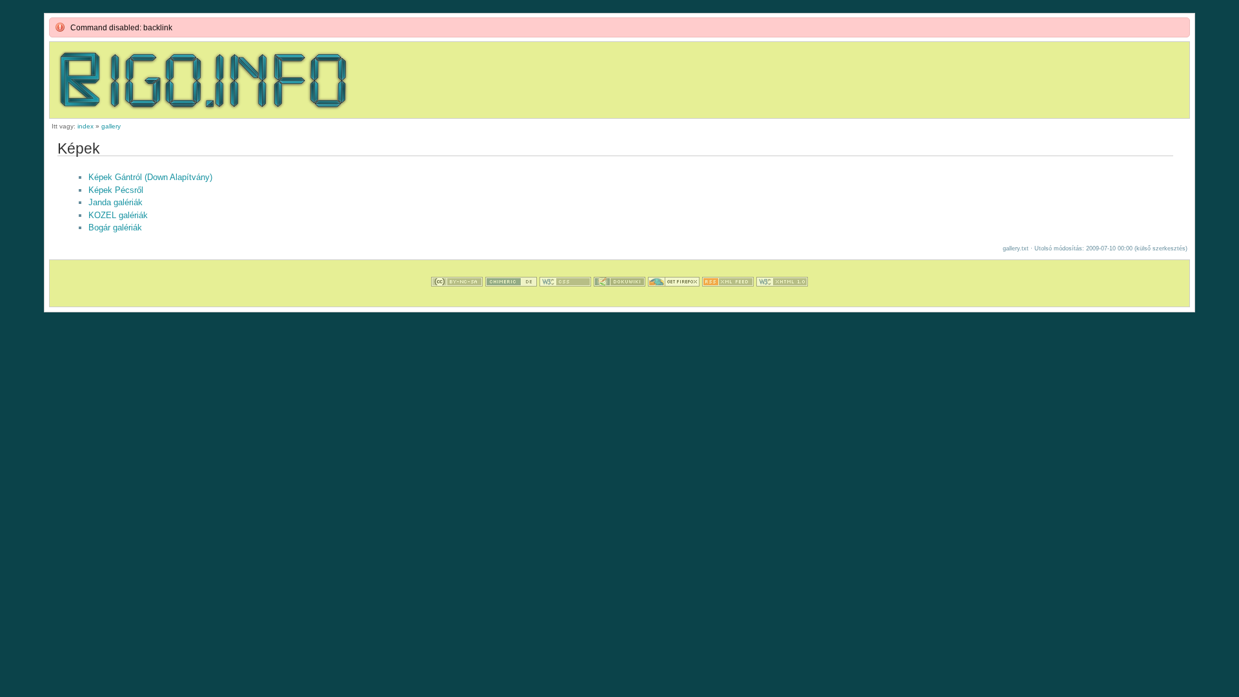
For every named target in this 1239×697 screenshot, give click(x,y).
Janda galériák (115, 202)
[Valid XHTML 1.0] (782, 300)
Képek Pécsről (115, 190)
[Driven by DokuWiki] (619, 300)
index (85, 126)
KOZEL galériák (118, 215)
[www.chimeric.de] (511, 300)
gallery (111, 126)
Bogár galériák (115, 227)
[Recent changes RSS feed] (728, 300)
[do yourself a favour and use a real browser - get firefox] (674, 300)
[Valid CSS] (565, 300)
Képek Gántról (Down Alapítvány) (150, 177)
